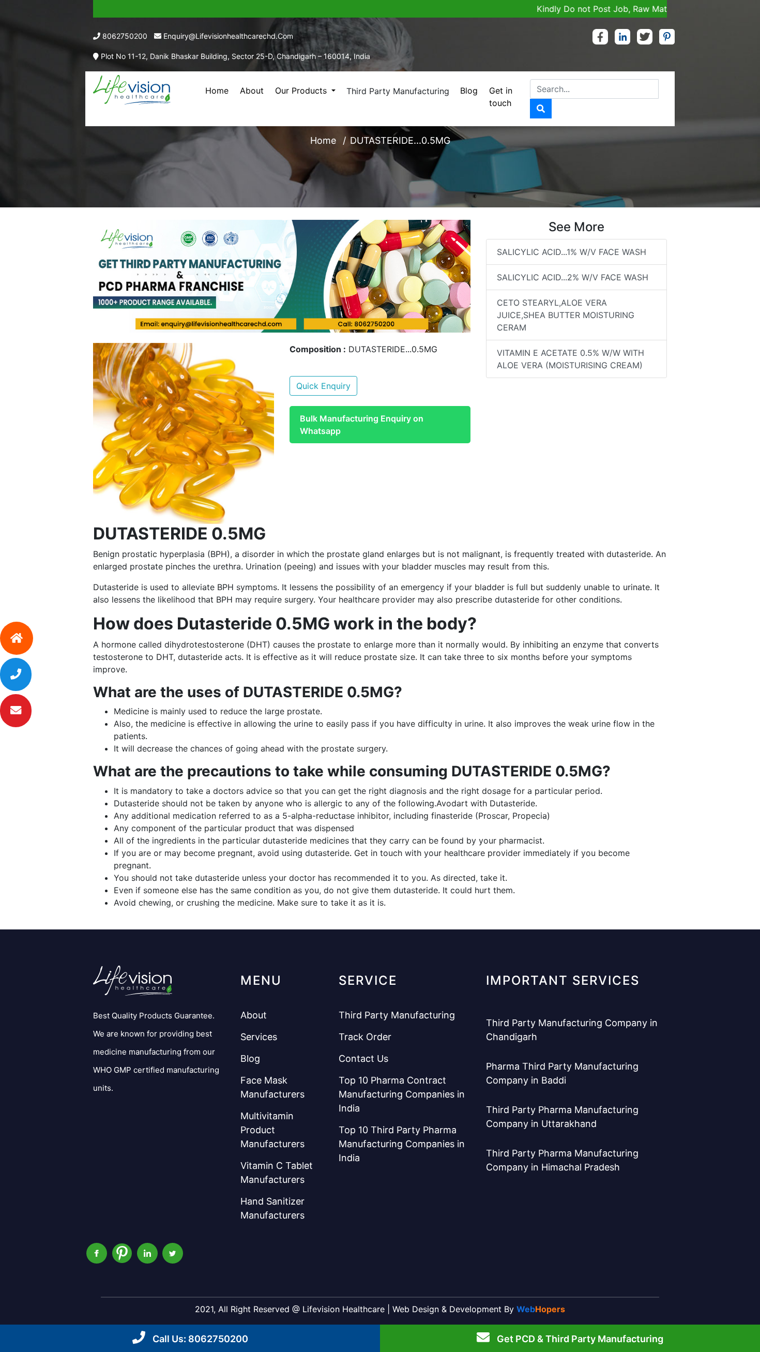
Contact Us (363, 1058)
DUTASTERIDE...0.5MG (400, 140)
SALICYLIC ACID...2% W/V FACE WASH (572, 277)
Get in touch (500, 96)
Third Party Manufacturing (397, 91)
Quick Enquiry (323, 386)
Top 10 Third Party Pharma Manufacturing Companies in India (402, 1143)
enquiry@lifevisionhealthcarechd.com (228, 36)
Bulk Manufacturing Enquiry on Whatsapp (361, 424)
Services (258, 1036)
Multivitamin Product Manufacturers (272, 1129)
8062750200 (124, 36)
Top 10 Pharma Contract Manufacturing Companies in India (402, 1094)
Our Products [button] (302, 90)
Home (217, 90)
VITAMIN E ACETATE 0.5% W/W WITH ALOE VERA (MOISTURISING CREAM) (570, 359)
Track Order (365, 1036)
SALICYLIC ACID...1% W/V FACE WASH (571, 252)
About (252, 90)
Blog (469, 90)
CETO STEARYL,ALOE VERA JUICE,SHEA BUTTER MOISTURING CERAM (565, 315)
